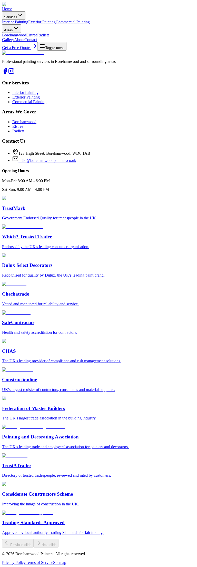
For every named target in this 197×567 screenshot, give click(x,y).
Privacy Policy (14, 562)
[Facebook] (5, 73)
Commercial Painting (73, 22)
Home (7, 9)
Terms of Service (39, 562)
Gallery (8, 39)
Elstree (31, 35)
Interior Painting (15, 22)
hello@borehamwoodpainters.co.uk (47, 160)
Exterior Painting (42, 22)
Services (10, 17)
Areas (8, 30)
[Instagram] (11, 73)
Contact (30, 39)
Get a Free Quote (16, 47)
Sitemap (59, 562)
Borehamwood (14, 35)
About (19, 39)
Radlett (43, 35)
